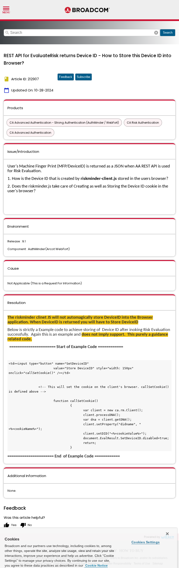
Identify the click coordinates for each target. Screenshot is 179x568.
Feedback (65, 77)
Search (167, 32)
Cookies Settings (145, 542)
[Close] (167, 533)
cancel (156, 32)
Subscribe (83, 77)
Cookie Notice (96, 565)
